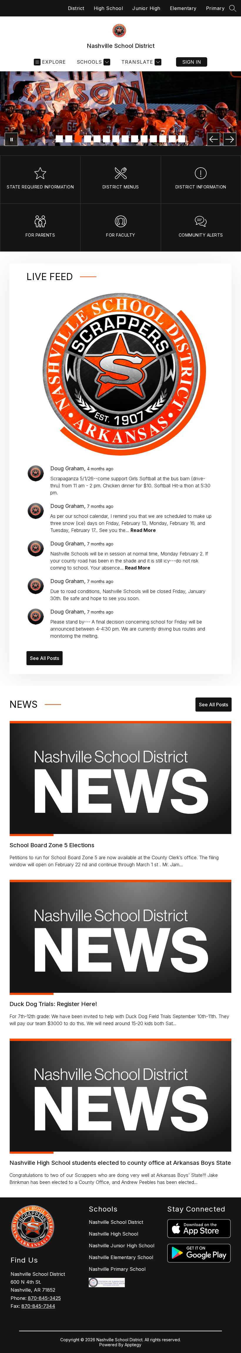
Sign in (191, 62)
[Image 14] (181, 138)
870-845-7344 (38, 1306)
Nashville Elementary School (121, 1257)
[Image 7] (115, 138)
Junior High (146, 8)
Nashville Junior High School (121, 1245)
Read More (143, 530)
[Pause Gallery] (11, 139)
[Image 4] (87, 138)
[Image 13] (172, 138)
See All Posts (44, 658)
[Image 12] (162, 138)
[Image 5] (97, 138)
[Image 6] (106, 138)
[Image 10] (144, 138)
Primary (215, 8)
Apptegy (133, 1344)
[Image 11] (153, 138)
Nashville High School (113, 1234)
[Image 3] (78, 138)
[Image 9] (134, 138)
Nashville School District (116, 1222)
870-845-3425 (44, 1298)
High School (108, 8)
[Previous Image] (213, 139)
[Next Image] (229, 139)
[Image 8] (125, 138)
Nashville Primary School (117, 1269)
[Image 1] (59, 138)
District (76, 8)
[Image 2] (68, 138)
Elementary (183, 8)
